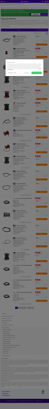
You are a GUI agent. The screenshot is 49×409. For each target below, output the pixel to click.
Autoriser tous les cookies (36, 72)
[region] (24, 67)
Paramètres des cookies (12, 72)
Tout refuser (26, 72)
